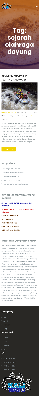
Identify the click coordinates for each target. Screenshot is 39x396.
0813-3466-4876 (10, 370)
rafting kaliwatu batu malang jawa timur (16, 290)
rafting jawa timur (17, 285)
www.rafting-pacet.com (12, 176)
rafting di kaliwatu (8, 282)
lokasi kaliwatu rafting (15, 266)
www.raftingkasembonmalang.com (16, 184)
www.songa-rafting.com (12, 180)
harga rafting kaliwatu (20, 251)
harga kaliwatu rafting (16, 248)
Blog (5, 329)
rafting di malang (21, 282)
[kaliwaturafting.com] (7, 6)
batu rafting (21, 246)
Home (6, 317)
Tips (5, 341)
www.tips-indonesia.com (12, 169)
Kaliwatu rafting (26, 256)
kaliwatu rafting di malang (12, 261)
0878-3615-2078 (10, 362)
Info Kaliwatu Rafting (20, 116)
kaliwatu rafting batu (9, 259)
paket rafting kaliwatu (24, 274)
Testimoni (7, 325)
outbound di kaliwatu (25, 269)
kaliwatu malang (14, 256)
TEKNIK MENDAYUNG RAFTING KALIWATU (15, 78)
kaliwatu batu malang (13, 253)
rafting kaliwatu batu (9, 287)
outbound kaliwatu (8, 272)
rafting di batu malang (27, 280)
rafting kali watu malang (22, 293)
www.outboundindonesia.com (14, 172)
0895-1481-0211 (10, 366)
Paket (6, 338)
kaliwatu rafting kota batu (12, 264)
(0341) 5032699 (9, 358)
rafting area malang (8, 277)
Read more (8, 149)
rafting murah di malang (15, 298)
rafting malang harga (18, 295)
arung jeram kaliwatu (9, 246)
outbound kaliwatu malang (25, 272)
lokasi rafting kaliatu (10, 269)
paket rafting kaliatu (9, 274)
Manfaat (7, 345)
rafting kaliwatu (30, 285)
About (6, 321)
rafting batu (20, 277)
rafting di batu (14, 280)
